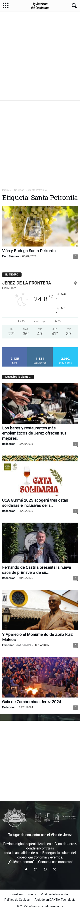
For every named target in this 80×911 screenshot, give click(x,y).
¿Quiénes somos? (21, 862)
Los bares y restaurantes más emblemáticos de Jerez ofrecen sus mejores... (34, 433)
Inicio (5, 190)
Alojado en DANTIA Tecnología (55, 899)
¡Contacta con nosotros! (55, 862)
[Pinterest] (45, 870)
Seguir (40, 348)
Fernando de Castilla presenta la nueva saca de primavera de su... (36, 570)
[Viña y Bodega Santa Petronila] (40, 226)
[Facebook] (26, 870)
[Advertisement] (40, 56)
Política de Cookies (17, 899)
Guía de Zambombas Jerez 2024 (31, 701)
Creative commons (23, 894)
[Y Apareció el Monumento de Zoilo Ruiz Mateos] (40, 610)
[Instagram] (35, 870)
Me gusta (14, 348)
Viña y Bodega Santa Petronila (29, 250)
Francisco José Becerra (16, 645)
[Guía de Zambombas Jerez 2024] (40, 677)
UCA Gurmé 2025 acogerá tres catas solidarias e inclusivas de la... (35, 503)
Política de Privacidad (55, 894)
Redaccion (8, 443)
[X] (54, 870)
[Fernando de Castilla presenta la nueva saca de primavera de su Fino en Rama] (40, 543)
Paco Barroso (10, 256)
